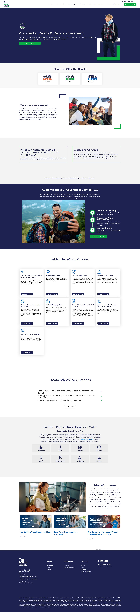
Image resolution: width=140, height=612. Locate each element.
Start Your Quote (98, 236)
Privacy (99, 564)
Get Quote (30, 43)
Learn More (27, 294)
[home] (6, 4)
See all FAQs (70, 407)
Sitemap (109, 564)
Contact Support (126, 1)
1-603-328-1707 (22, 581)
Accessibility (104, 564)
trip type (90, 439)
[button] (51, 4)
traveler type (82, 439)
